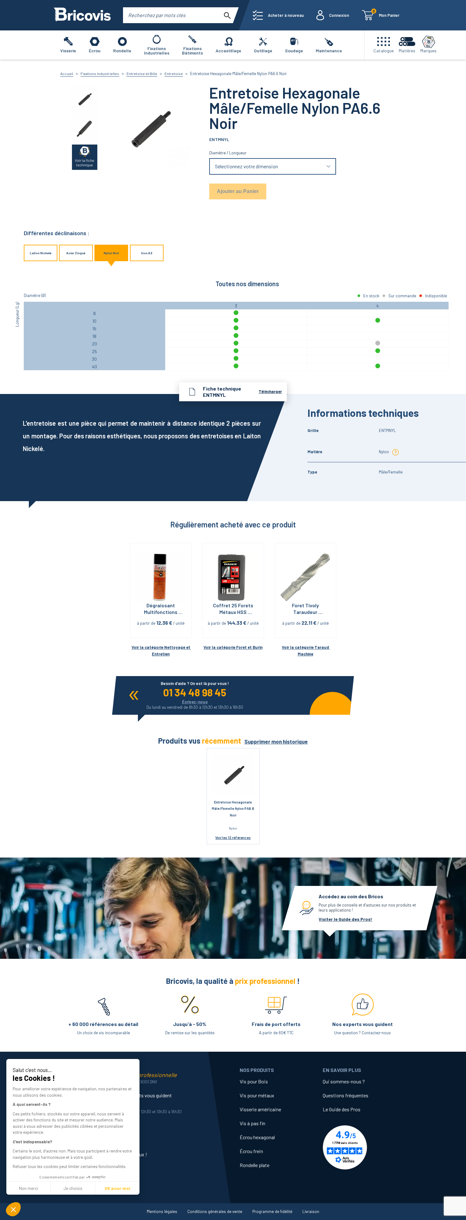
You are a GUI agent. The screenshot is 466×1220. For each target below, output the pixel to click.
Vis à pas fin (252, 1123)
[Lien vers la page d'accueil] (82, 15)
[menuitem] (278, 15)
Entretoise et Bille (141, 73)
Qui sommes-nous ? (344, 1081)
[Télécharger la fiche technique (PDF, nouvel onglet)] (84, 157)
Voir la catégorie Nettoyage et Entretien (161, 650)
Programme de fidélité (272, 1211)
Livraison (310, 1211)
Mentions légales (162, 1211)
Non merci (28, 1188)
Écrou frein (251, 1151)
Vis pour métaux (257, 1095)
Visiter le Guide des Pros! (345, 919)
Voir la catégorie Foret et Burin (233, 647)
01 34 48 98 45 (194, 692)
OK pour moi (117, 1188)
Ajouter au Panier (238, 191)
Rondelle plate (254, 1165)
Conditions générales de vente (214, 1211)
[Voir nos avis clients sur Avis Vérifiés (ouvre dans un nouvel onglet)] (364, 1147)
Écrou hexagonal (257, 1137)
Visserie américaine (260, 1109)
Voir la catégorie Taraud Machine (306, 650)
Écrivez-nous (195, 701)
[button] (13, 1209)
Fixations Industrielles (100, 73)
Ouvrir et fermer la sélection (272, 166)
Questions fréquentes (345, 1095)
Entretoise (174, 73)
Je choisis (72, 1188)
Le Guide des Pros (341, 1109)
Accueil (66, 73)
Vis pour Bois (254, 1081)
